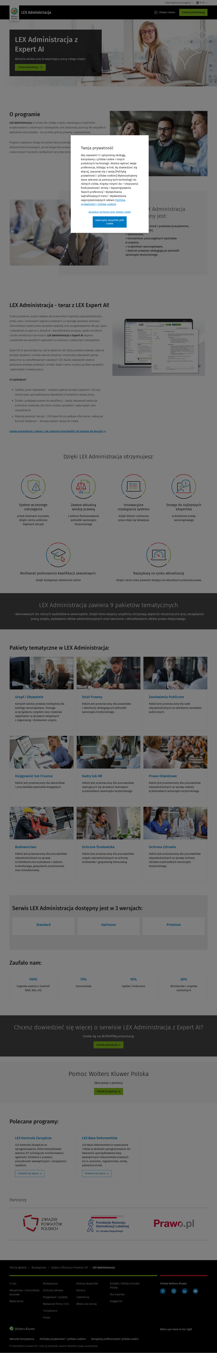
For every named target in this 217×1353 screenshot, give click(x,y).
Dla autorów (117, 1294)
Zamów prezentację (106, 1044)
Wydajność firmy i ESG (56, 1304)
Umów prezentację (193, 12)
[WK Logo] (22, 1328)
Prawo (46, 1317)
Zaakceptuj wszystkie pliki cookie (109, 222)
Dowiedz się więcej (28, 1173)
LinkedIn (184, 1291)
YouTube (195, 1291)
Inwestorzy (82, 1297)
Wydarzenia (16, 1301)
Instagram (173, 1291)
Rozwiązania (39, 1267)
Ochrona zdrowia (53, 1290)
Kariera (80, 1290)
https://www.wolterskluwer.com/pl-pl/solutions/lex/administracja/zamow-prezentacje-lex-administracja (30, 67)
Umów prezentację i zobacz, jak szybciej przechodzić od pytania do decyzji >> (57, 431)
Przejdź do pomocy (107, 1091)
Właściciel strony (86, 1304)
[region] (110, 184)
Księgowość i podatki (55, 1297)
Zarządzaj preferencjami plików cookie (109, 212)
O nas (12, 1283)
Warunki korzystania (21, 1339)
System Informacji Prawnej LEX (69, 1267)
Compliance (50, 1310)
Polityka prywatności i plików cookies (63, 1339)
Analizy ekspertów (87, 1283)
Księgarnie (116, 1301)
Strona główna (18, 1267)
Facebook (162, 1291)
